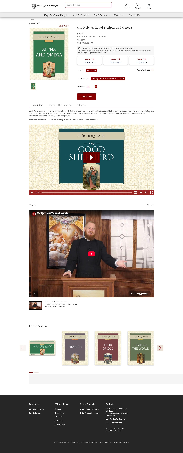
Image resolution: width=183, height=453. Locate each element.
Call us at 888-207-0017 (113, 423)
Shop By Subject (80, 15)
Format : (80, 70)
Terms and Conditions (90, 442)
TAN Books (58, 421)
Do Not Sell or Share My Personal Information (114, 442)
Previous (22, 348)
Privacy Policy (76, 442)
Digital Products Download (89, 413)
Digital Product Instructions (89, 409)
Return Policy (59, 417)
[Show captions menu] (135, 192)
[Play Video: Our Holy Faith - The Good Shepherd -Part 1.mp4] (91, 157)
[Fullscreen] (151, 192)
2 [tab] (36, 372)
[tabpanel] (42, 348)
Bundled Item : (82, 79)
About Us (118, 15)
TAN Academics (60, 425)
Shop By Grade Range (55, 15)
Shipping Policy (60, 413)
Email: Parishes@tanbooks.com (116, 419)
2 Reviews (81, 105)
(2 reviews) (92, 36)
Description (37, 105)
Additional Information (60, 105)
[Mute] (141, 192)
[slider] (87, 192)
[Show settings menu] (146, 192)
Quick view (42, 346)
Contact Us (134, 15)
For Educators (101, 15)
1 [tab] (31, 372)
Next (160, 348)
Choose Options (42, 350)
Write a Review (101, 36)
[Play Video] (31, 192)
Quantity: (80, 86)
